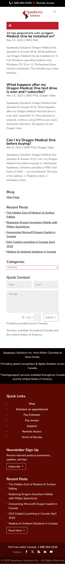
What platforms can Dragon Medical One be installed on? (30, 34)
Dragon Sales (48, 95)
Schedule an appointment (32, 409)
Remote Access (45, 3)
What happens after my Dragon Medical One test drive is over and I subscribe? (31, 88)
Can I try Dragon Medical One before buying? (31, 142)
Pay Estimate (32, 415)
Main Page (13, 197)
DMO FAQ (32, 40)
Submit (50, 317)
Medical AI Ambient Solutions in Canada (31, 252)
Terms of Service (31, 437)
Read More (15, 530)
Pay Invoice (32, 420)
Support (32, 426)
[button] (54, 12)
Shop (32, 404)
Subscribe (14, 466)
